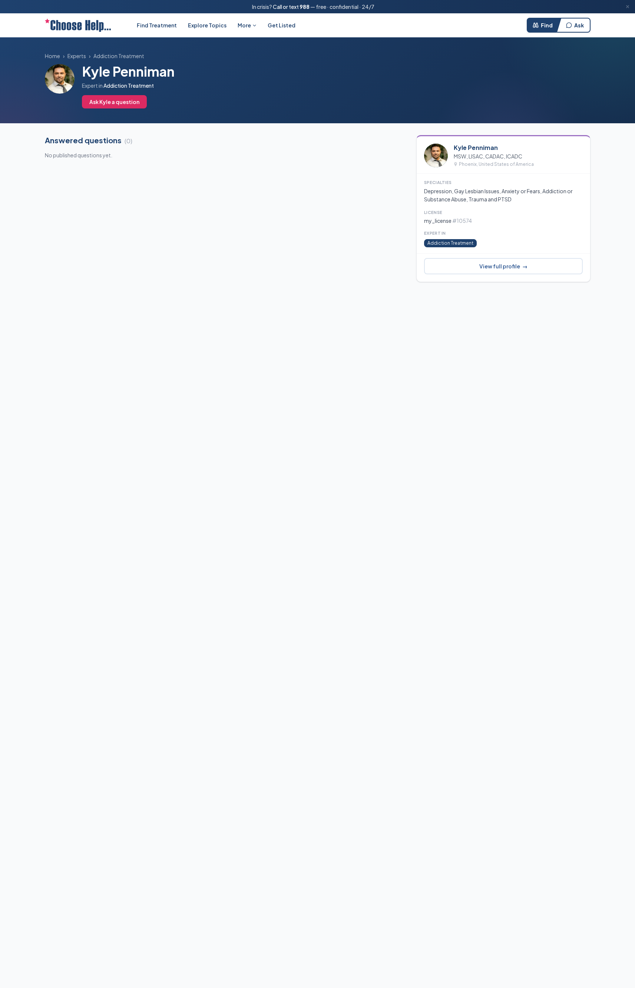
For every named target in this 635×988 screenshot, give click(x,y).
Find (547, 25)
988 (305, 6)
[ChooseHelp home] (78, 25)
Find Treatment (157, 25)
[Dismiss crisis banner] (627, 6)
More (244, 25)
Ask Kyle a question (114, 101)
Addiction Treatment (118, 56)
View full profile (503, 266)
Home (52, 56)
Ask (579, 25)
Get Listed (281, 25)
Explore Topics (207, 25)
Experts (76, 56)
